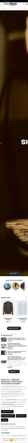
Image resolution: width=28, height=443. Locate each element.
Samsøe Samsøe (15, 391)
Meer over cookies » (21, 440)
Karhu (11, 393)
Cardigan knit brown (8, 319)
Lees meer (9, 340)
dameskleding (23, 428)
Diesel (10, 391)
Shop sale (4, 420)
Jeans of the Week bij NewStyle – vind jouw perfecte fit (17, 352)
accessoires (5, 429)
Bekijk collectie (13, 328)
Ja (11, 440)
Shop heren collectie (7, 411)
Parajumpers (15, 393)
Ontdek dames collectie (8, 415)
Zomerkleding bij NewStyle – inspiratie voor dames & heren (16, 338)
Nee (15, 440)
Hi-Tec (8, 393)
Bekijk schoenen (21, 415)
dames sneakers (9, 428)
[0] (26, 4)
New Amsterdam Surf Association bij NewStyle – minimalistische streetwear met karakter (17, 345)
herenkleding (16, 428)
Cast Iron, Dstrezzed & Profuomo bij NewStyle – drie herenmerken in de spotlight (16, 358)
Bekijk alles (13, 371)
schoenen (18, 426)
